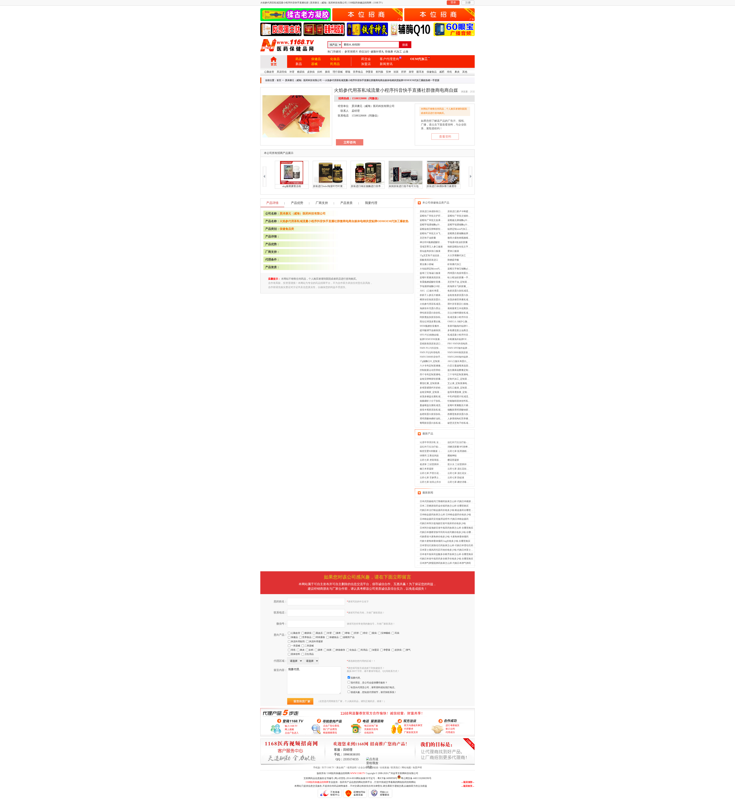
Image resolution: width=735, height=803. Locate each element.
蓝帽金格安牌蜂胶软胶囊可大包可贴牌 (439, 229)
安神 (388, 71)
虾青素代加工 (454, 264)
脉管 (411, 71)
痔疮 (449, 71)
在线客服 (384, 767)
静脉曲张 (340, 650)
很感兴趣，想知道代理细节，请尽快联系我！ (374, 692)
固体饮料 (295, 654)
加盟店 (366, 64)
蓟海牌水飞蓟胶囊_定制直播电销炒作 (466, 286)
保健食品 (432, 71)
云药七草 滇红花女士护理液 (462, 473)
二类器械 (309, 645)
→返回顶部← (468, 782)
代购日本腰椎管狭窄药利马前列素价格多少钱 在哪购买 (447, 532)
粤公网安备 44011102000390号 (416, 778)
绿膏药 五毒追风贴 (429, 455)
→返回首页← (468, 786)
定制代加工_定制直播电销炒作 (463, 379)
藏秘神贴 (452, 455)
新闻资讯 (386, 64)
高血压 (319, 633)
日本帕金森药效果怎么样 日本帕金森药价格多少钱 (445, 514)
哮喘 (347, 71)
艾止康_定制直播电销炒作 (461, 383)
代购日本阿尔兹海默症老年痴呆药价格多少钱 (443, 523)
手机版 (316, 767)
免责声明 (417, 767)
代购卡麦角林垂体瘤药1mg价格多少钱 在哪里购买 (445, 541)
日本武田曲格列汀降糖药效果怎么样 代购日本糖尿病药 (447, 501)
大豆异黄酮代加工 (457, 255)
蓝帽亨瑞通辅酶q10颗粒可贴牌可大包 (466, 224)
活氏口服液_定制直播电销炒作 (463, 387)
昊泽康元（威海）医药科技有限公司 (303, 80)
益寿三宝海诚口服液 (430, 273)
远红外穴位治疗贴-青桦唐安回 (435, 446)
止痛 (405, 51)
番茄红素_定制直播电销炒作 (434, 383)
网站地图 (406, 767)
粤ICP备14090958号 (387, 778)
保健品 (316, 59)
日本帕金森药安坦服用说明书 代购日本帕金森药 (444, 519)
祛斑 (396, 71)
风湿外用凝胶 (316, 641)
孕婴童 (369, 71)
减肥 (441, 71)
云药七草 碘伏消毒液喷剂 (460, 482)
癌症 (365, 633)
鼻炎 (457, 71)
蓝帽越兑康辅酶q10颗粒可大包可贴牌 (466, 220)
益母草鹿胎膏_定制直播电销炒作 (464, 392)
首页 (274, 64)
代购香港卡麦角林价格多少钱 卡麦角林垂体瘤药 (444, 536)
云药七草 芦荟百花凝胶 (431, 473)
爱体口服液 (453, 251)
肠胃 (327, 71)
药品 (299, 59)
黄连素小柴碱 (427, 264)
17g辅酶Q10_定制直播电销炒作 (435, 361)
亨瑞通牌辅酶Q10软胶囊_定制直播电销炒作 (442, 286)
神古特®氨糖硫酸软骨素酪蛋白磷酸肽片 (440, 242)
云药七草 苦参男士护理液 (433, 477)
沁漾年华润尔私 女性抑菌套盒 (435, 442)
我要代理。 (356, 678)
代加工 (398, 51)
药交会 (366, 59)
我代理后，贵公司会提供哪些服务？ (369, 682)
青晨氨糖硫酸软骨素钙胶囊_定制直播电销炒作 (443, 282)
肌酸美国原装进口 (429, 260)
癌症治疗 (364, 51)
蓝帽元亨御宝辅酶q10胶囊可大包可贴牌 (468, 268)
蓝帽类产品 (348, 637)
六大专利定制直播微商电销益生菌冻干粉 (440, 365)
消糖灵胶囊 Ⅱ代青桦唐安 (460, 446)
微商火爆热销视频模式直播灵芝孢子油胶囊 (469, 237)
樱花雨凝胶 (453, 460)
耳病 (397, 633)
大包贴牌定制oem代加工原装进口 (436, 268)
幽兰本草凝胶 (427, 468)
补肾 (291, 71)
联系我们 (395, 767)
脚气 (408, 650)
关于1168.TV (328, 767)
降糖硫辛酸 (453, 260)
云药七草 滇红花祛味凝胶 (460, 468)
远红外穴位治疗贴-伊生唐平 (462, 442)
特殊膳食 (320, 637)
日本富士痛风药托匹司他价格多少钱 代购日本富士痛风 (447, 549)
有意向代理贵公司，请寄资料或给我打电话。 (374, 687)
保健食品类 (287, 228)
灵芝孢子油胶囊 (428, 237)
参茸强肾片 (351, 51)
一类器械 (295, 645)
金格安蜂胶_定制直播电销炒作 (435, 392)
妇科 (319, 71)
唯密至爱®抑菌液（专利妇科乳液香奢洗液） (442, 451)
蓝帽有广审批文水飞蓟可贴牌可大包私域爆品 (443, 233)
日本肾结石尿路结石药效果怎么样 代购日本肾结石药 (446, 545)
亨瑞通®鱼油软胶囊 (458, 242)
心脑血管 (269, 71)
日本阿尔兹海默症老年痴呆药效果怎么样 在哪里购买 (446, 527)
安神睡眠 (385, 633)
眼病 (374, 633)
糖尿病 (301, 71)
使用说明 (351, 767)
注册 (468, 2)
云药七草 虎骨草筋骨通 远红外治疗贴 (439, 460)
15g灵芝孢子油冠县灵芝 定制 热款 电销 (439, 255)
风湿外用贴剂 (298, 641)
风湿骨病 (282, 71)
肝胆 (403, 71)
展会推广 (340, 767)
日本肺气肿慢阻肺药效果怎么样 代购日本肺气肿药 (445, 563)
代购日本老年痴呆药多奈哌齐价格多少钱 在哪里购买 (446, 558)
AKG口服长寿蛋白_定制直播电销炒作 (467, 361)
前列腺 (379, 71)
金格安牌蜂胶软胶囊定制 (432, 379)
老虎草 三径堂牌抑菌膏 (431, 464)
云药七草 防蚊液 (456, 477)
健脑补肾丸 (377, 51)
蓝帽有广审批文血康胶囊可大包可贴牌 (439, 220)
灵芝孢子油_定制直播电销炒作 (463, 282)
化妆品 (335, 59)
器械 (314, 64)
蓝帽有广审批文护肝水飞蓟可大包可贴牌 (440, 215)
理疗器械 (338, 71)
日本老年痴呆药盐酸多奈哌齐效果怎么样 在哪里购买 (446, 554)
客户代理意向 (389, 59)
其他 (464, 71)
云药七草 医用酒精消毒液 (460, 451)
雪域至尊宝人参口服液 (431, 246)
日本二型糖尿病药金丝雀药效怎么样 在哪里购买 (444, 505)
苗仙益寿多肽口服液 (430, 251)
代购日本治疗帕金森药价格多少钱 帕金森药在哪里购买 (447, 510)
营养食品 (358, 71)
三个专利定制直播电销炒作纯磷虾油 (466, 374)
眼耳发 (420, 71)
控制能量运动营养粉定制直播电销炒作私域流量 (444, 370)
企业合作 (362, 767)
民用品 (335, 64)
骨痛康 (389, 51)
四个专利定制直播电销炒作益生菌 (437, 374)
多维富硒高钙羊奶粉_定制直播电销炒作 (440, 387)
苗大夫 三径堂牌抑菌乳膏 (460, 464)
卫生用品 (309, 654)
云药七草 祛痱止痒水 (430, 482)
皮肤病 (311, 71)
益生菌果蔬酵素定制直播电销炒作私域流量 (469, 370)
